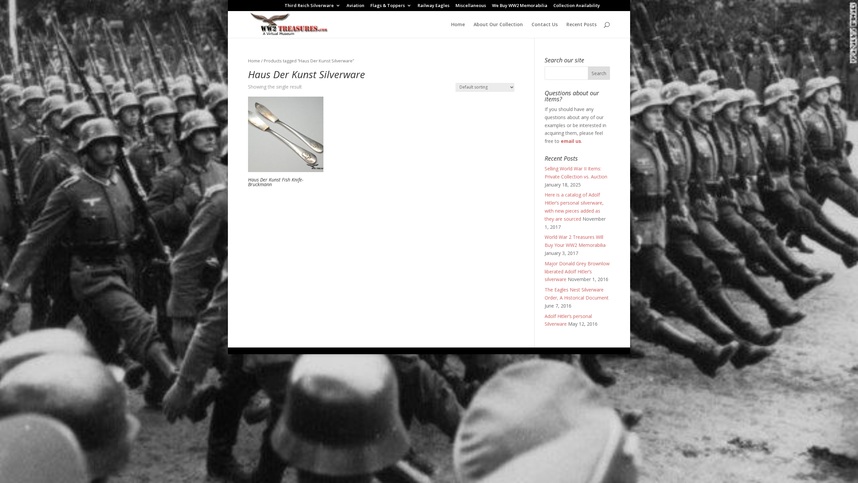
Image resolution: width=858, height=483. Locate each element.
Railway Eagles (433, 5)
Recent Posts (581, 25)
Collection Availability (576, 5)
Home (458, 25)
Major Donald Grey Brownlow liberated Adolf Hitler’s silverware (577, 271)
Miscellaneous (470, 5)
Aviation (355, 5)
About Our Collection (498, 25)
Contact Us (545, 25)
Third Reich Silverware (309, 5)
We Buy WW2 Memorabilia (519, 5)
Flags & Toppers (387, 5)
